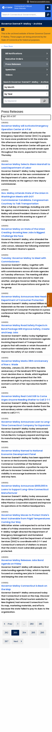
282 (6, 632)
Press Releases (13, 64)
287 (6, 641)
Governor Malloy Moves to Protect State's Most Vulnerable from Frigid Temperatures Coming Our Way (25, 519)
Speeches (10, 69)
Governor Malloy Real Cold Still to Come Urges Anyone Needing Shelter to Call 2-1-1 (25, 398)
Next (16, 641)
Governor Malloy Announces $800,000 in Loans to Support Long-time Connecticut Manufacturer (25, 489)
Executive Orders (14, 58)
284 (24, 632)
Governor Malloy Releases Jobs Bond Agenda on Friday (22, 562)
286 (42, 632)
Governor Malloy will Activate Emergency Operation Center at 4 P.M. (24, 127)
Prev (10, 623)
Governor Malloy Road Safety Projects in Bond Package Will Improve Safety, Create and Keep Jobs (25, 329)
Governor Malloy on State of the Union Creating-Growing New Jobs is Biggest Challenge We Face (23, 232)
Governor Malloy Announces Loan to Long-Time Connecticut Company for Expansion (25, 423)
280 (32, 623)
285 (33, 632)
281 (40, 623)
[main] (26, 376)
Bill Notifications (13, 53)
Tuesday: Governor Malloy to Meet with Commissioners (23, 260)
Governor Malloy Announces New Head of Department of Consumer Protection (25, 298)
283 (15, 632)
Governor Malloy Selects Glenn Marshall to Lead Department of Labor (25, 166)
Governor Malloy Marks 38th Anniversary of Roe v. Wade (24, 362)
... (24, 623)
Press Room (8, 46)
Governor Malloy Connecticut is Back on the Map (24, 587)
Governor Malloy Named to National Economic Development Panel (22, 452)
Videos (8, 74)
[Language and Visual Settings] (48, 7)
